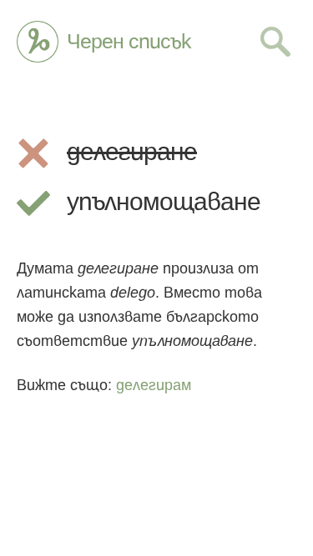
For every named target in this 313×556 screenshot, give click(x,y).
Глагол (37, 42)
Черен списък (129, 41)
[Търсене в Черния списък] (275, 42)
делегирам (153, 385)
